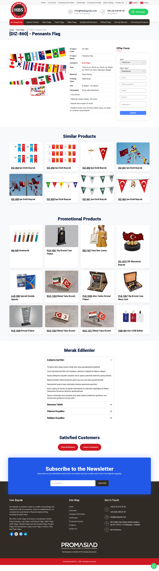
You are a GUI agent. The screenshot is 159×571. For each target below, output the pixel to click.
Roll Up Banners (120, 22)
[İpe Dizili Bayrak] (26, 153)
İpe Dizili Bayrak (23, 168)
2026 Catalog (108, 3)
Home (43, 3)
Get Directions (115, 530)
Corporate (52, 3)
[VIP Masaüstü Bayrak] (133, 241)
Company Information (66, 3)
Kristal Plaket (22, 330)
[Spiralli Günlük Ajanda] (26, 282)
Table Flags (71, 22)
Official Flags (105, 22)
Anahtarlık (20, 250)
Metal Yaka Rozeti (61, 296)
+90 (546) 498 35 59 (118, 512)
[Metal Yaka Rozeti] (61, 282)
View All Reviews (68, 447)
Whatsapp (140, 12)
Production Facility (94, 3)
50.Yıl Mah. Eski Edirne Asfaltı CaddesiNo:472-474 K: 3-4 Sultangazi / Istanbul (125, 523)
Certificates (81, 3)
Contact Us (120, 3)
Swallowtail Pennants (88, 22)
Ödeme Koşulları (56, 411)
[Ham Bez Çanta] (97, 236)
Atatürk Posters (32, 22)
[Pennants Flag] (38, 66)
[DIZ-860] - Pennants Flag (36, 30)
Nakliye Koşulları (56, 418)
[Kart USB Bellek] (133, 316)
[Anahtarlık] (26, 236)
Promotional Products (139, 22)
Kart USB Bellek (130, 330)
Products (72, 525)
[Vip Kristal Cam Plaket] (61, 236)
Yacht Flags (59, 22)
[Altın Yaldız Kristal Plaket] (97, 282)
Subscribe (102, 483)
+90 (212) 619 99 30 (118, 507)
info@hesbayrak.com (118, 517)
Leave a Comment (90, 447)
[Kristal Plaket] (26, 316)
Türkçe (146, 3)
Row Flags (20, 30)
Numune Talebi (55, 404)
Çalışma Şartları (55, 360)
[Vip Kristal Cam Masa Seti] (133, 282)
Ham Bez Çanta (95, 250)
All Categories (16, 22)
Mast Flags (46, 22)
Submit (133, 113)
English (135, 3)
